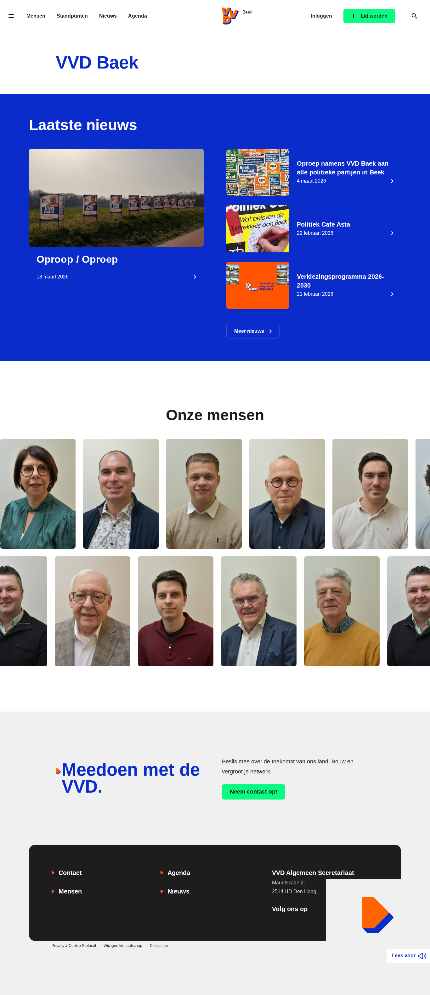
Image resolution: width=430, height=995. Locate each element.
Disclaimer (159, 945)
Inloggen (321, 16)
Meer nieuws (249, 331)
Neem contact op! (253, 792)
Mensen (35, 16)
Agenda (137, 16)
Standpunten (72, 16)
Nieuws (108, 16)
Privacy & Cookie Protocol (74, 945)
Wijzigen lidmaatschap (123, 945)
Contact (70, 872)
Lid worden (374, 16)
